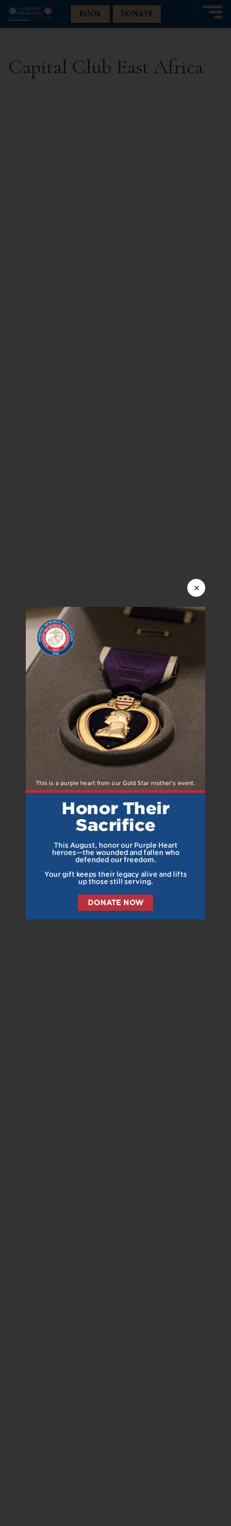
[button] (115, 763)
